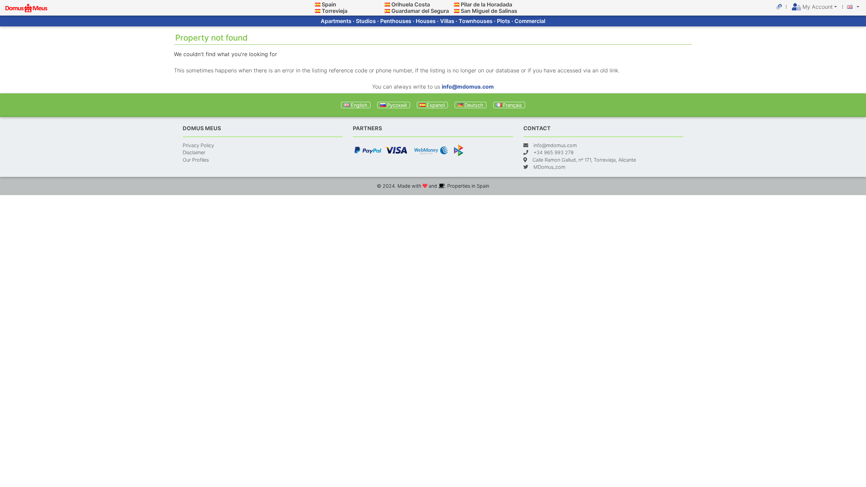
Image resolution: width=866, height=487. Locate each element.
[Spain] (317, 4)
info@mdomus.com (468, 86)
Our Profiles (196, 160)
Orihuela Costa (410, 4)
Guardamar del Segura (420, 10)
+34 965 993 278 (553, 152)
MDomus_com (549, 167)
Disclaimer (194, 152)
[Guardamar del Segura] (387, 10)
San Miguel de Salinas (489, 10)
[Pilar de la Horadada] (456, 4)
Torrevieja (334, 10)
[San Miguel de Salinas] (456, 10)
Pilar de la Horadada (486, 4)
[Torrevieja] (317, 10)
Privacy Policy (198, 145)
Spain (329, 4)
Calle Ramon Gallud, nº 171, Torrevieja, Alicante (584, 160)
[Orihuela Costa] (387, 4)
